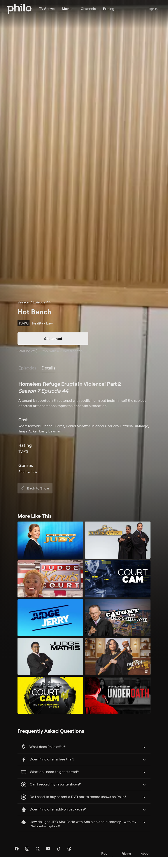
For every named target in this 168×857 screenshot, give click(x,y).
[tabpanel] (84, 427)
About (145, 853)
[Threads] (69, 848)
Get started (53, 338)
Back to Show (38, 488)
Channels (88, 8)
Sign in (153, 9)
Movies (67, 8)
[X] (37, 848)
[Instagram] (27, 848)
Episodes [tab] (27, 368)
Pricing (108, 8)
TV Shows (46, 8)
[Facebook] (16, 848)
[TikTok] (58, 848)
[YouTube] (48, 848)
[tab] (48, 368)
